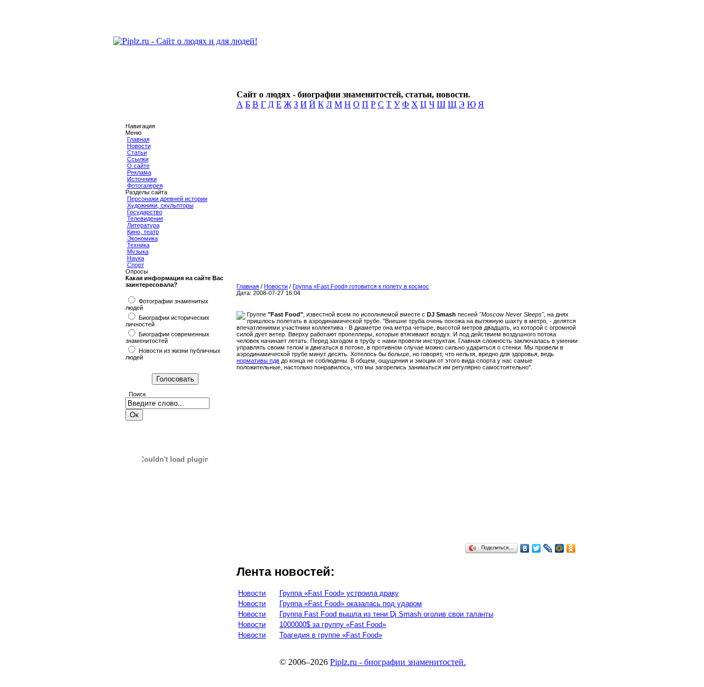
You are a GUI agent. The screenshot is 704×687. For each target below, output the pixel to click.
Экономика (142, 238)
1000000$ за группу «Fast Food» (332, 624)
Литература (143, 225)
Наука (135, 258)
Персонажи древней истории (167, 198)
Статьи (137, 152)
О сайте (138, 165)
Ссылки (137, 159)
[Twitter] (536, 548)
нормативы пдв (258, 360)
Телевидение (145, 218)
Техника (138, 245)
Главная (138, 139)
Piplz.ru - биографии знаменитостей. (398, 662)
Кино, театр (143, 231)
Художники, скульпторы (160, 205)
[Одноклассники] (571, 548)
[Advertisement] (405, 199)
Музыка (137, 251)
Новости (139, 146)
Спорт (135, 264)
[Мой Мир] (559, 548)
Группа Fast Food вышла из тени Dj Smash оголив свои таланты (386, 614)
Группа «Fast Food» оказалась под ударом (350, 603)
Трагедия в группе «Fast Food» (330, 635)
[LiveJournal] (548, 548)
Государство (144, 212)
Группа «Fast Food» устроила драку (339, 593)
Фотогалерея (145, 185)
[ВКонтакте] (525, 548)
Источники (142, 179)
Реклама (139, 172)
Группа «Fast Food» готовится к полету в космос (361, 286)
